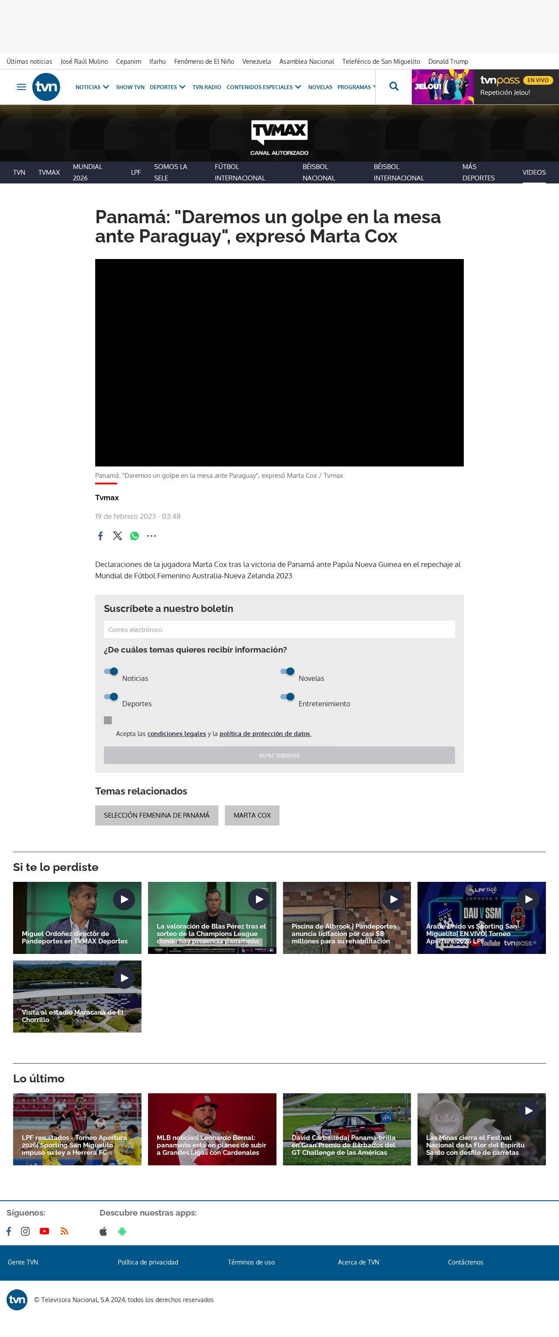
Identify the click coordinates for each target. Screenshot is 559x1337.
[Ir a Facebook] (10, 1231)
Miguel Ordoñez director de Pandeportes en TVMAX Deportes (75, 937)
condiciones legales (177, 733)
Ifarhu (157, 61)
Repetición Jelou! (505, 93)
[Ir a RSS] (66, 1231)
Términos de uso (251, 1262)
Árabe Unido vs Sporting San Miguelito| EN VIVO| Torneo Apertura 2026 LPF (471, 934)
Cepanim (128, 61)
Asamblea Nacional (307, 61)
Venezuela (256, 61)
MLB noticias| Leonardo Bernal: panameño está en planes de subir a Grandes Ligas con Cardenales (211, 1145)
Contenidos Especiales (260, 87)
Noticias (88, 87)
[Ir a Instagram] (27, 1231)
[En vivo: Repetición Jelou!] (443, 86)
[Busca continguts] (393, 86)
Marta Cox (252, 815)
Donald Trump (448, 61)
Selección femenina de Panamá (157, 815)
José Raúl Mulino (84, 61)
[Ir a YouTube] (46, 1231)
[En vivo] (488, 76)
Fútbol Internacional (240, 172)
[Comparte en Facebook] (100, 536)
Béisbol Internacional (399, 172)
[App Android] (124, 1231)
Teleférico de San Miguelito (381, 61)
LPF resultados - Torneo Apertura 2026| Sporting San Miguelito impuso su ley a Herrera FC (74, 1145)
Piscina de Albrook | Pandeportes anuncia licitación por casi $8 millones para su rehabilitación (344, 934)
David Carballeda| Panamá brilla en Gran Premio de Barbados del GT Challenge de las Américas (344, 1145)
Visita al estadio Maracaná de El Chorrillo (73, 1016)
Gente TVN (23, 1262)
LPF (136, 172)
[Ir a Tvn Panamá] (46, 87)
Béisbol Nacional (319, 172)
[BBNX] (17, 1299)
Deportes (163, 87)
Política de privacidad (148, 1262)
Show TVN (130, 87)
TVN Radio (207, 87)
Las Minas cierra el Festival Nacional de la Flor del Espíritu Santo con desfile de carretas (475, 1145)
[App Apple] (105, 1231)
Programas (354, 87)
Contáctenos (465, 1262)
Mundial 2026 (87, 172)
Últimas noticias (29, 61)
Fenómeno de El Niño (204, 61)
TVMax (49, 172)
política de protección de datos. (265, 733)
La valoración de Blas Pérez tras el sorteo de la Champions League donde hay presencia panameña (211, 934)
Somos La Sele (170, 172)
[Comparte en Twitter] (117, 536)
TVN (19, 172)
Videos (534, 172)
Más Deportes (478, 172)
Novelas (320, 87)
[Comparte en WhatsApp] (134, 536)
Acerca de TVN (358, 1262)
